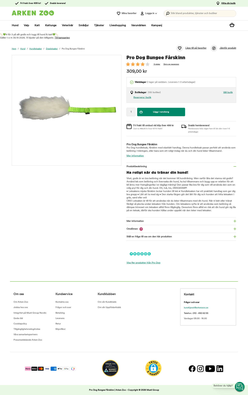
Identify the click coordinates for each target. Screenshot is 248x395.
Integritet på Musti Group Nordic (29, 313)
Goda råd (18, 318)
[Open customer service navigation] (240, 387)
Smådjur (84, 25)
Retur (58, 324)
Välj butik (228, 92)
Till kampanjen (62, 38)
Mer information (135, 156)
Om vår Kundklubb (107, 302)
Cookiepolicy (20, 324)
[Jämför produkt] (214, 48)
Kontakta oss (62, 302)
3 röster (157, 64)
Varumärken (138, 25)
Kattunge (51, 25)
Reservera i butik (142, 97)
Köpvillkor (61, 329)
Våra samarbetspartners (25, 334)
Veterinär (67, 25)
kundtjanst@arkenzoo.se (196, 308)
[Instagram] (200, 368)
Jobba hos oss (20, 307)
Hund (15, 25)
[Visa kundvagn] (232, 25)
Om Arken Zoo (20, 302)
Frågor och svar (63, 307)
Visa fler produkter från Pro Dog (143, 263)
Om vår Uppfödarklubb (109, 307)
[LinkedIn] (219, 368)
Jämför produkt (228, 48)
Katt (37, 25)
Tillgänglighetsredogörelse (26, 329)
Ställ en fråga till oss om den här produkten (149, 236)
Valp (26, 25)
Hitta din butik (228, 3)
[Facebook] (192, 368)
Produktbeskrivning (137, 166)
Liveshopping (117, 25)
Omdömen (134, 229)
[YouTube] (210, 368)
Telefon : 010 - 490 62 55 (196, 313)
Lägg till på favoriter (195, 48)
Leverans (60, 318)
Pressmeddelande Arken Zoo (27, 340)
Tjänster (99, 25)
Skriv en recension (171, 64)
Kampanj (156, 25)
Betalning (60, 313)
